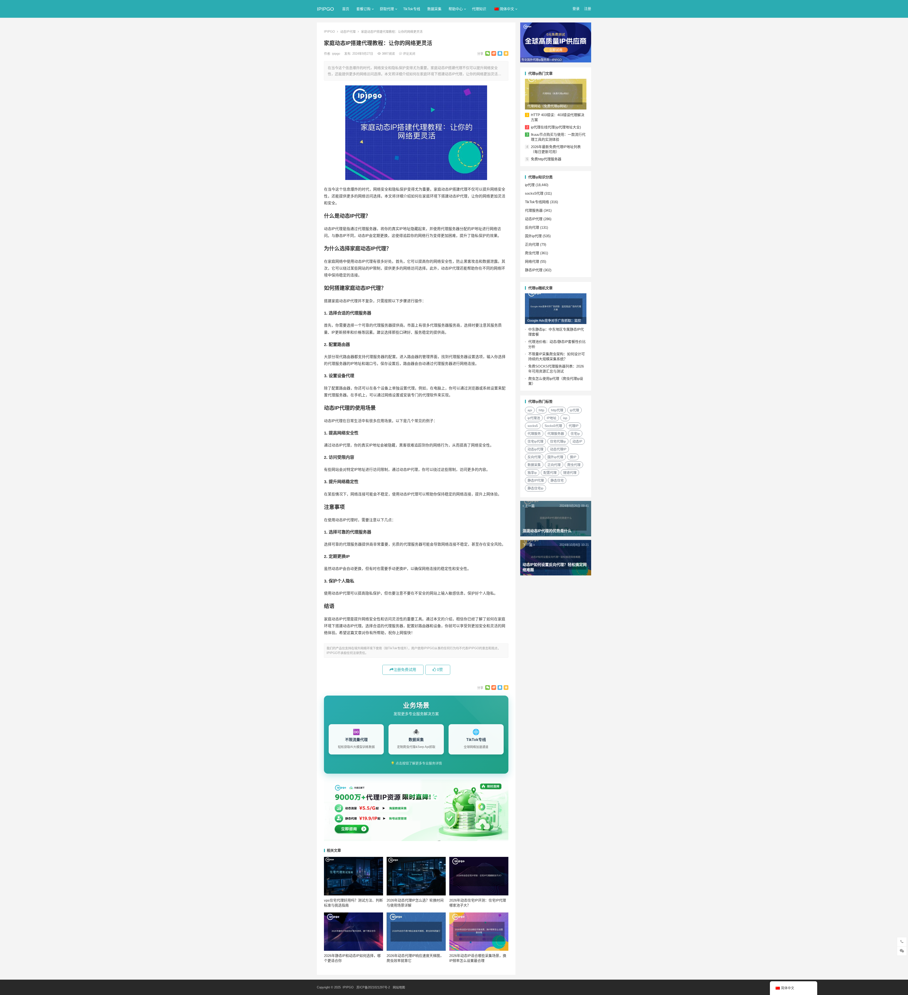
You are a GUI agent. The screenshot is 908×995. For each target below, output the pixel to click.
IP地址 (551, 418)
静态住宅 (557, 480)
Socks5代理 (553, 426)
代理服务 (534, 433)
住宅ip (575, 433)
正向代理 (532, 244)
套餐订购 (363, 9)
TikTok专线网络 (537, 202)
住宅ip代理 (535, 441)
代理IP (573, 426)
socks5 (533, 426)
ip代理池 (534, 418)
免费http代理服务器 (546, 159)
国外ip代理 (533, 236)
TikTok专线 (411, 9)
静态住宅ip (535, 488)
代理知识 (479, 9)
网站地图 (399, 987)
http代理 (557, 410)
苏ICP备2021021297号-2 (373, 987)
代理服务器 (534, 210)
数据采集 (434, 9)
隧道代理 (569, 472)
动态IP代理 (348, 31)
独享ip (532, 472)
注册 (587, 9)
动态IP (577, 441)
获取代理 (387, 9)
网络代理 (532, 261)
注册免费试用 (404, 670)
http (541, 410)
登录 (576, 9)
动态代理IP (558, 449)
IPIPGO (325, 9)
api (530, 410)
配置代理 (550, 472)
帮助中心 (456, 9)
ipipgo (336, 53)
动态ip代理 (535, 449)
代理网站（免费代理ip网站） (548, 106)
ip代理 (530, 185)
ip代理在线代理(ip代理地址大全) (556, 127)
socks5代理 (534, 193)
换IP (573, 457)
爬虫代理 (532, 253)
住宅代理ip (558, 441)
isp (565, 418)
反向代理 (532, 227)
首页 (345, 9)
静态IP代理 (533, 270)
